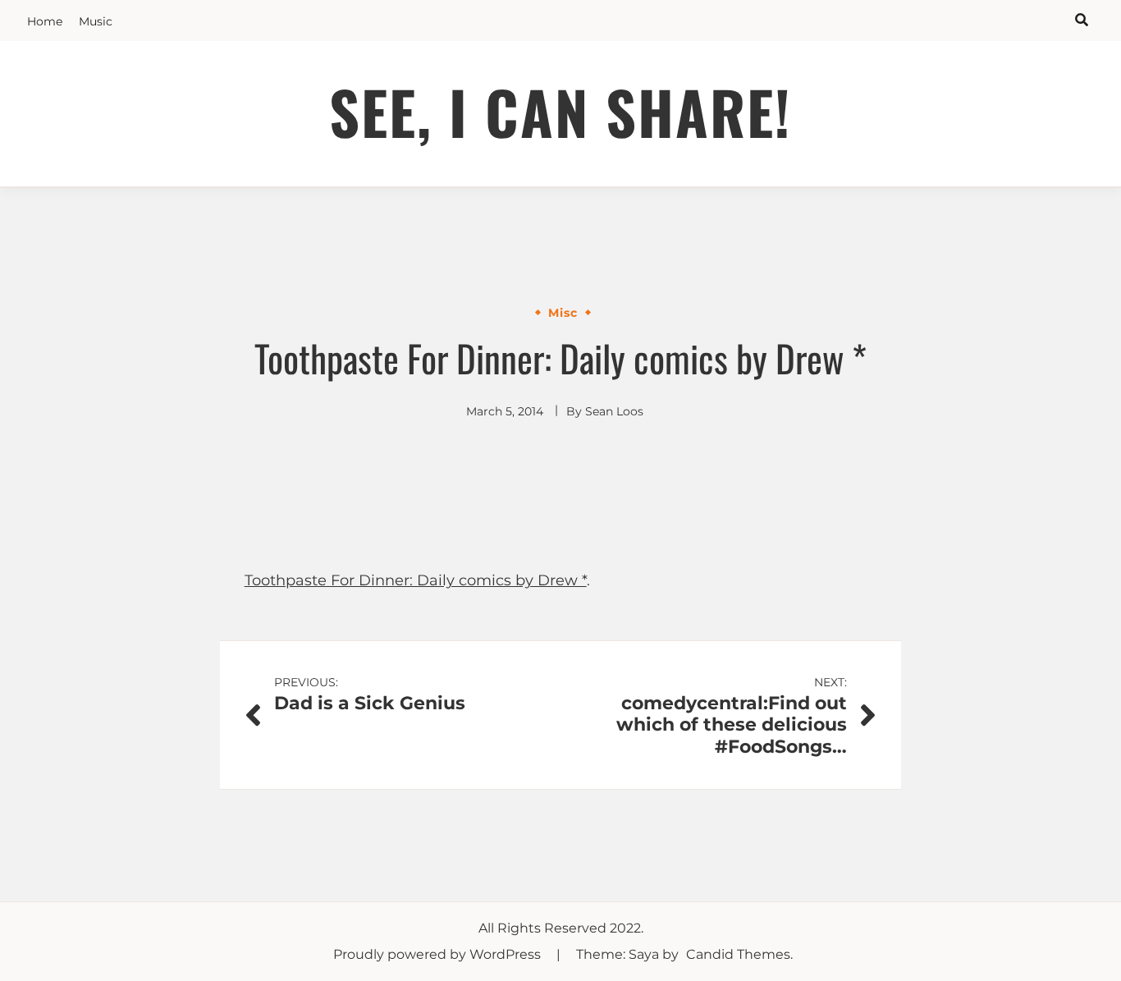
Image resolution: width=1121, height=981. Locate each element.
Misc (563, 313)
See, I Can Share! (560, 111)
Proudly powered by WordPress (438, 954)
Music (95, 21)
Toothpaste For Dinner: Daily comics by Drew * (416, 580)
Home (44, 21)
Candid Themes (738, 954)
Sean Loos (614, 411)
